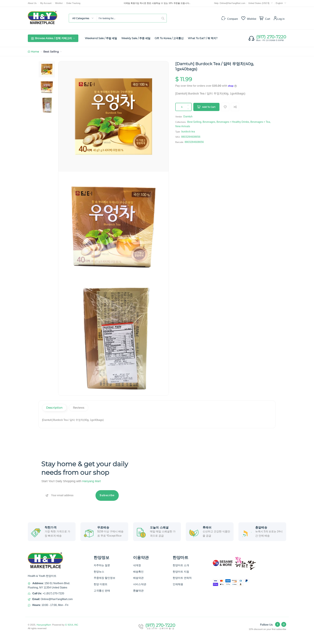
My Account (46, 3)
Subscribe (107, 495)
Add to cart (209, 106)
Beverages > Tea (260, 121)
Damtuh (187, 116)
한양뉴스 (99, 571)
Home (35, 51)
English (279, 3)
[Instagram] (283, 624)
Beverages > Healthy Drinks (233, 121)
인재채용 (178, 584)
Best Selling (51, 51)
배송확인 (138, 571)
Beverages (209, 121)
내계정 (137, 565)
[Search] (164, 18)
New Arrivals (182, 126)
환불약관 (138, 590)
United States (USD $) (259, 3)
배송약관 (138, 577)
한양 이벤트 (100, 584)
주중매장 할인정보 (104, 577)
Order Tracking (73, 3)
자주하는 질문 (102, 565)
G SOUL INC (71, 624)
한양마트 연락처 (182, 577)
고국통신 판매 (102, 590)
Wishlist (59, 3)
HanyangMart (44, 624)
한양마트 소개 (181, 565)
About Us (32, 3)
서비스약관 (139, 584)
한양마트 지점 (181, 571)
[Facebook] (277, 624)
